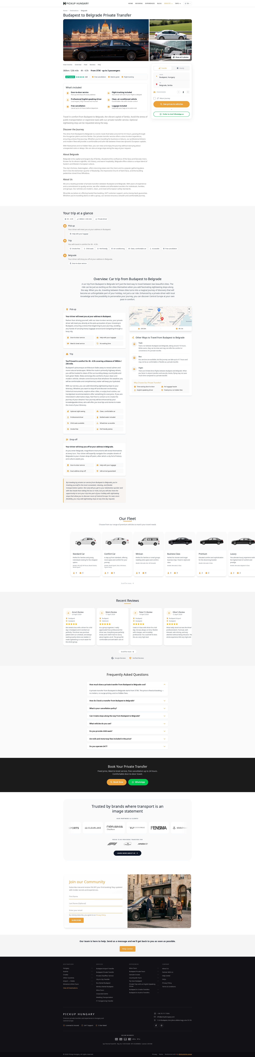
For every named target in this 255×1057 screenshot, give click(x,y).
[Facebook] (156, 1025)
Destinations (74, 11)
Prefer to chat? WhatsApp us (173, 114)
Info (177, 3)
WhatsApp (140, 782)
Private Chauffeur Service (104, 976)
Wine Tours (100, 990)
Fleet (85, 65)
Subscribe (76, 920)
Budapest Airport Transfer (105, 968)
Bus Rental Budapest (103, 983)
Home (130, 3)
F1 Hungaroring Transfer (104, 1001)
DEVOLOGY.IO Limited (185, 1054)
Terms (161, 1054)
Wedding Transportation (104, 997)
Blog (159, 3)
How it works (67, 65)
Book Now (118, 782)
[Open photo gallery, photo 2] (171, 29)
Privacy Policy (101, 915)
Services (167, 3)
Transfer (164, 68)
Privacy (154, 1054)
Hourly (181, 68)
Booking (139, 3)
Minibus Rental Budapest (104, 987)
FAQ (99, 65)
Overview (78, 65)
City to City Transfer (103, 979)
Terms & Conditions (169, 987)
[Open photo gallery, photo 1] (106, 40)
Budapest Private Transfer (105, 972)
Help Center (127, 948)
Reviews (92, 65)
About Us (165, 968)
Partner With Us (167, 972)
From (161, 74)
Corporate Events (102, 994)
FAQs (164, 979)
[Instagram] (161, 1025)
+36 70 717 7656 (164, 1013)
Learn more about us (126, 853)
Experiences (150, 3)
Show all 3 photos (182, 57)
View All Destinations (70, 988)
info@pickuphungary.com (166, 1017)
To (160, 82)
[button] (159, 310)
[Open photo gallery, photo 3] (171, 51)
